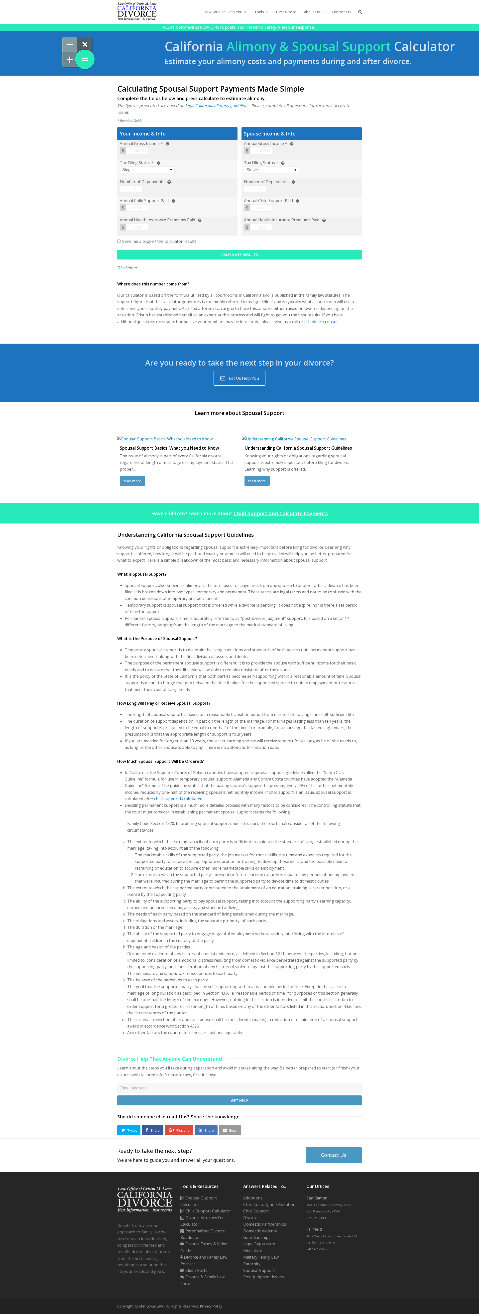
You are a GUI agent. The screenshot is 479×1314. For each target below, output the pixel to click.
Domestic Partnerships (264, 1224)
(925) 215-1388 (316, 1218)
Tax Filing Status (135, 162)
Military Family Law (261, 1257)
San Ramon (317, 1198)
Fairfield (314, 1229)
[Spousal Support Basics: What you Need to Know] (165, 439)
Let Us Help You (244, 378)
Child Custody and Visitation (269, 1204)
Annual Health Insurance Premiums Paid (157, 220)
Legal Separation (259, 1244)
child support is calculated (178, 798)
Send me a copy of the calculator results (159, 241)
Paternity (251, 1264)
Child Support (256, 1211)
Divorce (250, 1217)
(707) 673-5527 (316, 1249)
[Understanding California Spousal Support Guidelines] (294, 439)
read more (132, 480)
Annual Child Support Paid (144, 200)
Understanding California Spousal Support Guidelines (298, 448)
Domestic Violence (260, 1231)
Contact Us (333, 1155)
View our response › (297, 27)
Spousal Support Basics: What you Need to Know (169, 448)
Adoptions (252, 1198)
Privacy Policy (211, 1306)
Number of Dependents (142, 181)
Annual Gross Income (140, 143)
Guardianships (256, 1237)
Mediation (252, 1250)
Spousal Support (259, 1270)
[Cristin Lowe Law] (137, 11)
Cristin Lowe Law (149, 1306)
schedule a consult (321, 321)
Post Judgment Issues (263, 1277)
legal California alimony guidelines (217, 105)
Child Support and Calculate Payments (281, 513)
